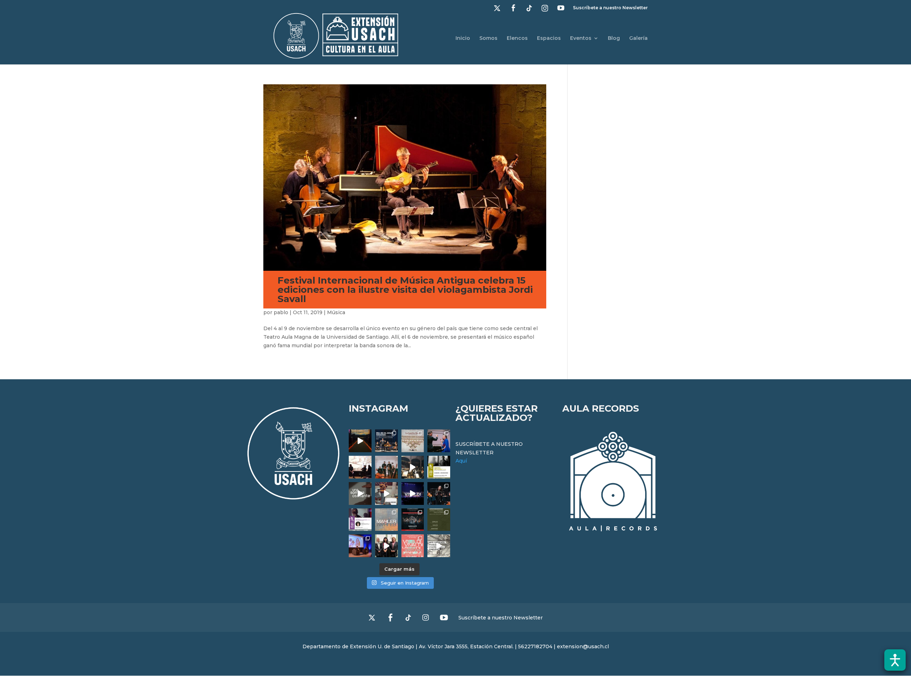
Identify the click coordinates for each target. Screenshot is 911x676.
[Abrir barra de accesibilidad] (895, 660)
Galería (638, 38)
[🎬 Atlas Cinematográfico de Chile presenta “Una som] (360, 519)
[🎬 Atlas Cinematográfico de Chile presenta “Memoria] (438, 467)
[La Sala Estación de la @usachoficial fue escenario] (360, 467)
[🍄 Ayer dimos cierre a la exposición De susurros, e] (386, 545)
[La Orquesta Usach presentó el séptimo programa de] (412, 467)
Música (336, 312)
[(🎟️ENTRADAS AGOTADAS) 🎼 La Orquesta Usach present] (386, 519)
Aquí (461, 461)
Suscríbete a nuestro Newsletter (610, 8)
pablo (281, 312)
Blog (614, 38)
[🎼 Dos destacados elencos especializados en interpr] (412, 545)
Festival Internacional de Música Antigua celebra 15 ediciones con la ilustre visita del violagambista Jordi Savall (405, 290)
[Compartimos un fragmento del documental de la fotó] (360, 493)
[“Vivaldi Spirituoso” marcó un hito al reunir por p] (412, 493)
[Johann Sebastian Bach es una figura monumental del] (386, 440)
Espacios (549, 38)
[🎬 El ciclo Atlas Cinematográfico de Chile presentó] (360, 545)
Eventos (580, 38)
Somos (488, 38)
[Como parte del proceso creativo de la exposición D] (438, 545)
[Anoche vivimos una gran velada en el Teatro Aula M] (438, 493)
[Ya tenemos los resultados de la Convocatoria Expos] (438, 519)
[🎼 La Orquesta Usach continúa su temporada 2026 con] (412, 519)
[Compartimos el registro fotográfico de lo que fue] (438, 440)
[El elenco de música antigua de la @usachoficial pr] (412, 440)
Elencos (517, 38)
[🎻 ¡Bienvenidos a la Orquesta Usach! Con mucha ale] (386, 467)
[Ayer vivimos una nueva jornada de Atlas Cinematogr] (360, 440)
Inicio (463, 38)
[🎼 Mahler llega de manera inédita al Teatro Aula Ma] (386, 493)
